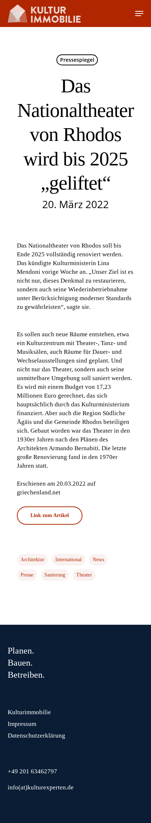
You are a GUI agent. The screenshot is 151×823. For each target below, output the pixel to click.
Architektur (32, 559)
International (68, 559)
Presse (27, 575)
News (98, 559)
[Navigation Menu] (139, 13)
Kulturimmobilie (29, 712)
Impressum (22, 723)
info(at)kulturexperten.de (41, 787)
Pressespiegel (77, 59)
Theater (84, 575)
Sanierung (54, 575)
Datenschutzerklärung (36, 735)
